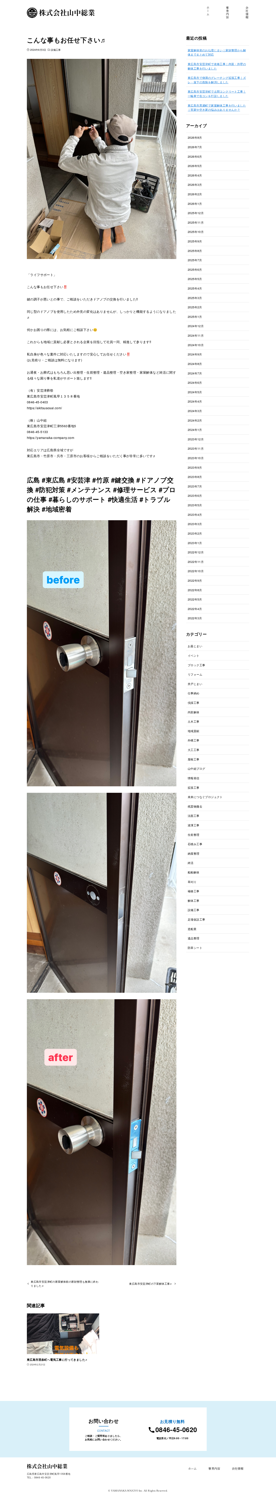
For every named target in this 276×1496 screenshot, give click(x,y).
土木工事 (193, 721)
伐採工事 (193, 702)
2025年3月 (195, 298)
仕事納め (193, 693)
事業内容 (214, 1468)
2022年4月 (195, 609)
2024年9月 (195, 354)
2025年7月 (195, 260)
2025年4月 (195, 288)
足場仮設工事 (196, 919)
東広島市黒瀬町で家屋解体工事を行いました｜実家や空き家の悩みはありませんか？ (217, 107)
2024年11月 (196, 335)
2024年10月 (196, 345)
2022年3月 (195, 618)
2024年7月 (195, 373)
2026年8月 (195, 137)
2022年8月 (195, 590)
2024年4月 (195, 401)
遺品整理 (193, 938)
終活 (191, 863)
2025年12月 (196, 213)
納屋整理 (193, 853)
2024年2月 (195, 420)
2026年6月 (195, 156)
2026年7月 (195, 147)
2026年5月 (195, 166)
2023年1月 (195, 543)
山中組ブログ (196, 768)
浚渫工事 (193, 825)
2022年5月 (195, 599)
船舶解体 (193, 872)
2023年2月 (195, 533)
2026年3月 (195, 184)
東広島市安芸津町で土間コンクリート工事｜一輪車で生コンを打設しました (217, 93)
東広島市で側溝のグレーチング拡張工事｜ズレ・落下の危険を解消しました (217, 79)
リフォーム (195, 674)
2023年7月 (195, 486)
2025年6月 (195, 269)
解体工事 (193, 900)
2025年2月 (195, 307)
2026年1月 (195, 203)
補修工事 (193, 891)
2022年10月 (196, 571)
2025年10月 (196, 231)
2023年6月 (195, 495)
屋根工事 (193, 759)
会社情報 (237, 1468)
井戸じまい (195, 684)
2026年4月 (195, 175)
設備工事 (56, 49)
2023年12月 (196, 439)
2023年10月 (196, 458)
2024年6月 (195, 382)
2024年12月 (196, 326)
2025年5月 (195, 279)
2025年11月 (196, 222)
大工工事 (193, 749)
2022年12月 (196, 552)
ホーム (192, 1468)
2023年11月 (196, 448)
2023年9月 (195, 467)
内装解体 (193, 712)
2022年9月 (195, 580)
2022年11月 (196, 561)
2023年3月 (195, 524)
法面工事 (193, 815)
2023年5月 (195, 505)
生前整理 (193, 834)
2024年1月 (195, 429)
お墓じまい (195, 646)
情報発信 (193, 778)
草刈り (192, 882)
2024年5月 (195, 392)
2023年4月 (195, 514)
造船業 (192, 929)
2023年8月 (195, 477)
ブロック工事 (196, 665)
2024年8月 (195, 364)
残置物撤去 (195, 806)
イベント (193, 655)
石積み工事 (195, 844)
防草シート (195, 947)
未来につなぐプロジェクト (205, 797)
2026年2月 (195, 194)
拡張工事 (193, 787)
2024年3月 (195, 411)
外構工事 (193, 740)
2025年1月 (195, 316)
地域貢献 (193, 731)
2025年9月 (195, 241)
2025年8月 (195, 250)
